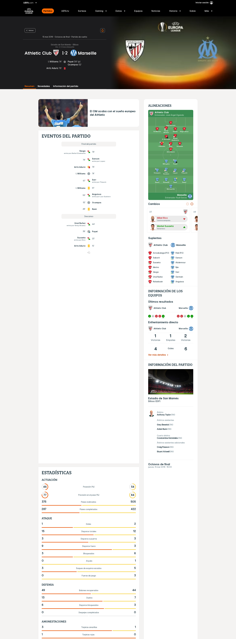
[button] (100, 11)
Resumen (29, 86)
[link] (48, 11)
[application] (171, 52)
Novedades (44, 86)
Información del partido (65, 86)
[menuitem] (49, 11)
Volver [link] (31, 30)
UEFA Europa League (29, 11)
